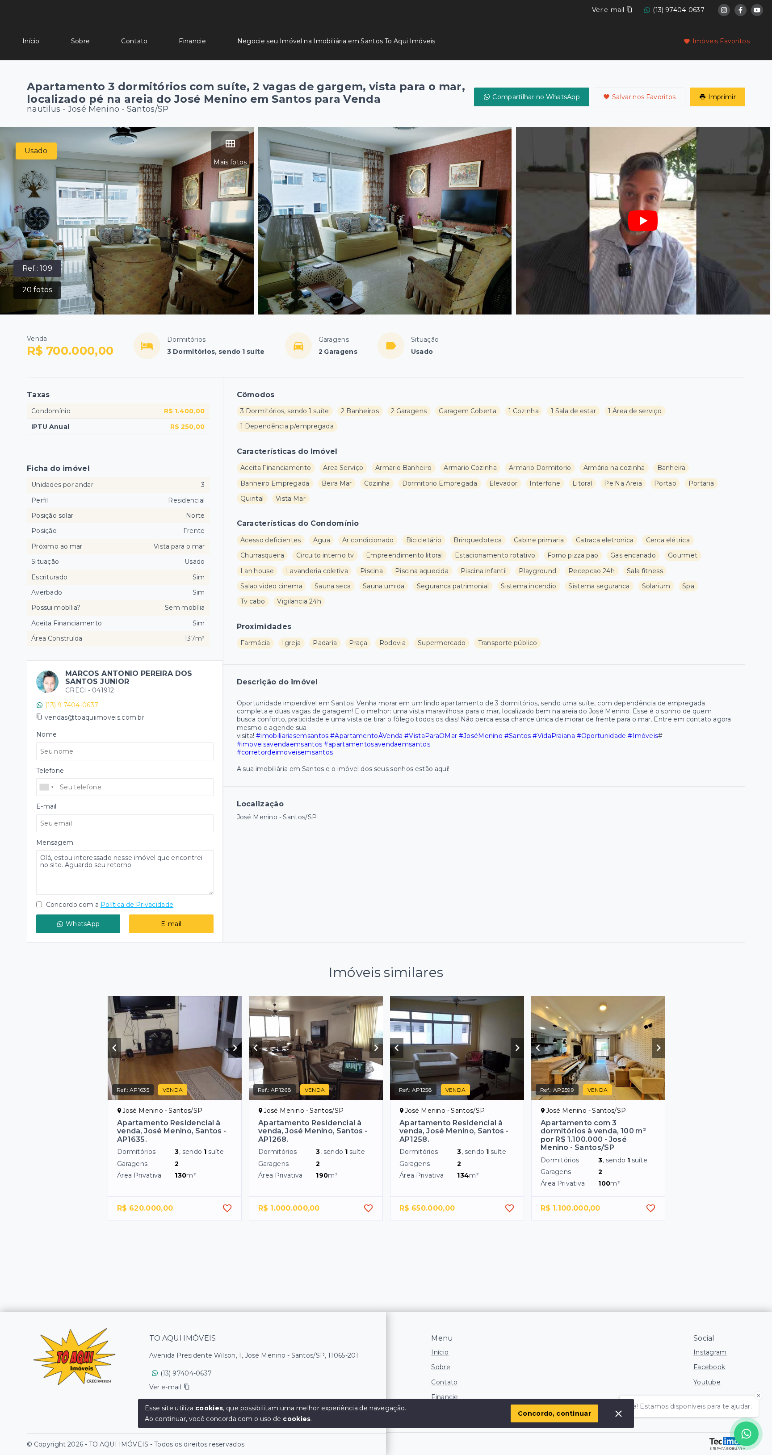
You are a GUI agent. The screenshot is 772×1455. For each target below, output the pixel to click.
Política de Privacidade (137, 905)
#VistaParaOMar (430, 736)
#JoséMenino (481, 736)
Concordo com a (108, 905)
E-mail (171, 924)
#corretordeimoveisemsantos (285, 752)
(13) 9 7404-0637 (71, 705)
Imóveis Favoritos (721, 41)
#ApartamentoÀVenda (366, 736)
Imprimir (722, 97)
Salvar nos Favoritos (644, 97)
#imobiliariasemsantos (292, 736)
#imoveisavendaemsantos (280, 744)
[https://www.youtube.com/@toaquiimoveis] (757, 10)
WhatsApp (83, 924)
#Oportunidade (601, 736)
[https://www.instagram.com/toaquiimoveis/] (724, 10)
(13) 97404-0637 (679, 10)
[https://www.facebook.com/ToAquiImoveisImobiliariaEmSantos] (740, 10)
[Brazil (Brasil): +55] (47, 787)
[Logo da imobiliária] (74, 1356)
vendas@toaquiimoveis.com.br (94, 717)
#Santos (517, 736)
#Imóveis (643, 736)
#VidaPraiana (554, 736)
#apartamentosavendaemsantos (377, 744)
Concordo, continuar (554, 1413)
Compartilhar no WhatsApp (536, 97)
